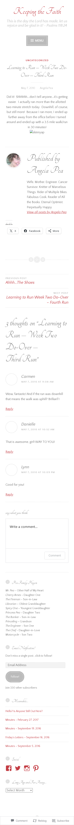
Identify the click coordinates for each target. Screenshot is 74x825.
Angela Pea (46, 88)
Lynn (25, 467)
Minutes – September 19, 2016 (23, 728)
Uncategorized (37, 60)
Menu (39, 40)
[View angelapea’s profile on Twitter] (18, 768)
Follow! (15, 676)
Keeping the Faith (37, 11)
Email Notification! (23, 648)
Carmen (28, 376)
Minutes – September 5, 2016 (23, 746)
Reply (9, 409)
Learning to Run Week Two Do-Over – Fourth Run (37, 298)
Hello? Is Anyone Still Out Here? (24, 711)
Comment (55, 555)
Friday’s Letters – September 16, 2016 (28, 737)
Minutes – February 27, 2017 (22, 719)
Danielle (28, 424)
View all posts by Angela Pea (47, 212)
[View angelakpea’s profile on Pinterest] (36, 768)
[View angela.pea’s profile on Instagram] (27, 768)
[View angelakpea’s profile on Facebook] (9, 768)
